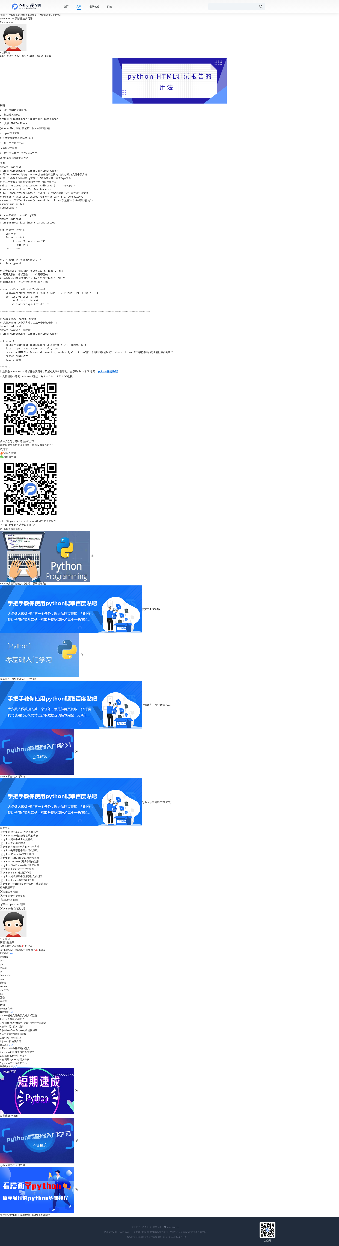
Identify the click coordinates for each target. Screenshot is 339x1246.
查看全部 (15, 529)
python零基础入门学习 (12, 1165)
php (2, 964)
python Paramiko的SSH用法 (18, 854)
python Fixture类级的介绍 (17, 872)
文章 (78, 6)
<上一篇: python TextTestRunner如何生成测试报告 (28, 521)
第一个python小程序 (12, 904)
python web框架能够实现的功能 (20, 835)
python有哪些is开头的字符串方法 (21, 846)
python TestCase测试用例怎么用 (21, 857)
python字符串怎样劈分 (15, 843)
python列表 (6, 1008)
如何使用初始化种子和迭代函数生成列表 (24, 1022)
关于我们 (136, 1227)
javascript (5, 975)
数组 (2, 1004)
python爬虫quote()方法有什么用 (20, 831)
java (2, 960)
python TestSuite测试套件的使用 (21, 861)
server (3, 986)
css (2, 979)
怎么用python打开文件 (14, 1055)
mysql (3, 967)
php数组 (4, 990)
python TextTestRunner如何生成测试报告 (25, 883)
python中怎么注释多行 (14, 1063)
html (10, 22)
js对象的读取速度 (11, 1037)
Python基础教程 (16, 14)
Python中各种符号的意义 (16, 1048)
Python (4, 22)
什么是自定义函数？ (13, 1019)
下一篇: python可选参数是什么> (17, 524)
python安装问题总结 (12, 908)
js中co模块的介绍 (11, 1041)
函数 (2, 997)
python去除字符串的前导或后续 (20, 850)
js (1, 971)
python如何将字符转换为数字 (18, 1052)
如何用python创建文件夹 (15, 1059)
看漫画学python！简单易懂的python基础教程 (25, 1214)
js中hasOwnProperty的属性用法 (17, 949)
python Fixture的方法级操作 (18, 868)
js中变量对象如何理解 (14, 1034)
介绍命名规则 (9, 900)
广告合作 (146, 1227)
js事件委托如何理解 (11, 946)
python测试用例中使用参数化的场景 (23, 876)
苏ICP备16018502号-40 (174, 1237)
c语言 (3, 982)
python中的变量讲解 (12, 895)
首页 (66, 6)
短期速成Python (9, 1115)
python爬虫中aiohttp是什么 (18, 839)
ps (1, 993)
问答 (109, 6)
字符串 (3, 1001)
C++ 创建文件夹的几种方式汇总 (19, 1015)
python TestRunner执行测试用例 (21, 865)
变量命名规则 (9, 891)
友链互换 (157, 1227)
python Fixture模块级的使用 (18, 880)
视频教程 (94, 6)
